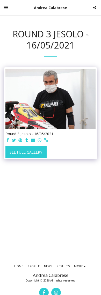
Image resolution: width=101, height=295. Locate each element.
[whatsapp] (39, 140)
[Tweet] (14, 140)
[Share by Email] (33, 140)
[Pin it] (20, 140)
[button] (5, 7)
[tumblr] (27, 140)
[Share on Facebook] (7, 140)
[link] (46, 140)
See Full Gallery (26, 152)
